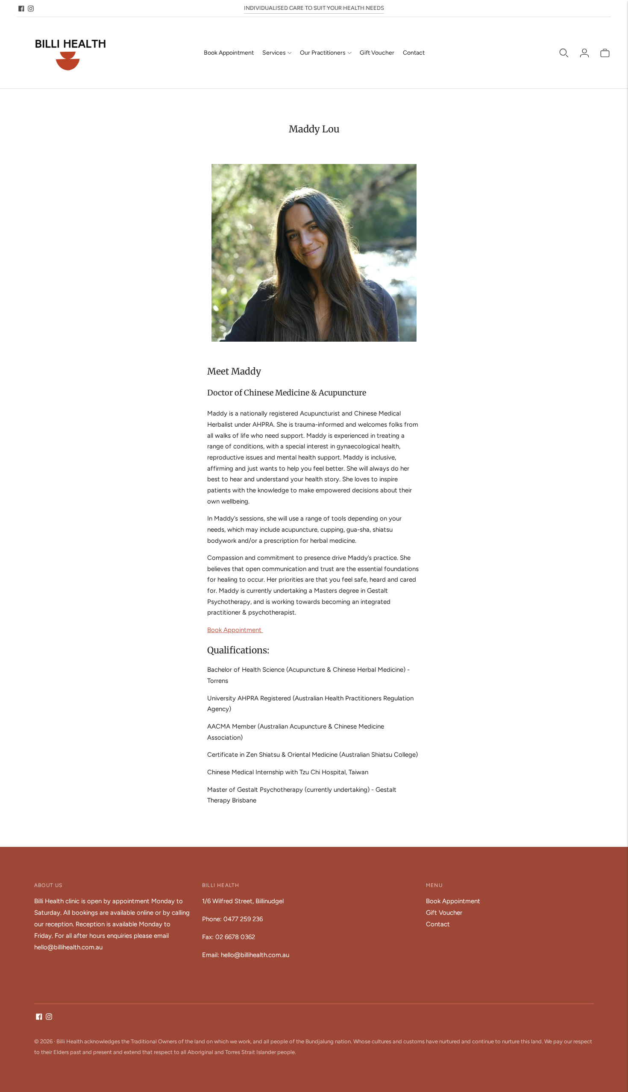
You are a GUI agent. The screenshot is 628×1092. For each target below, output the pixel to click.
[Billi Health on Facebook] (21, 9)
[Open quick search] (564, 53)
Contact (414, 52)
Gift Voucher (377, 52)
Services (274, 52)
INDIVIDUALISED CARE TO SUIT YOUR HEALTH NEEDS (314, 8)
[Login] (584, 53)
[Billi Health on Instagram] (31, 9)
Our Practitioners (323, 52)
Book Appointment (229, 52)
